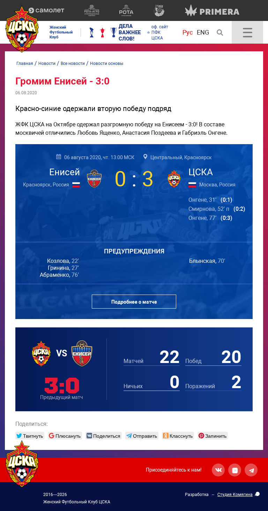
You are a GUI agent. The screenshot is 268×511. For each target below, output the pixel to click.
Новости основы (106, 63)
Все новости (73, 63)
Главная (24, 63)
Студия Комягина (235, 494)
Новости (46, 63)
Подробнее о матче (134, 302)
